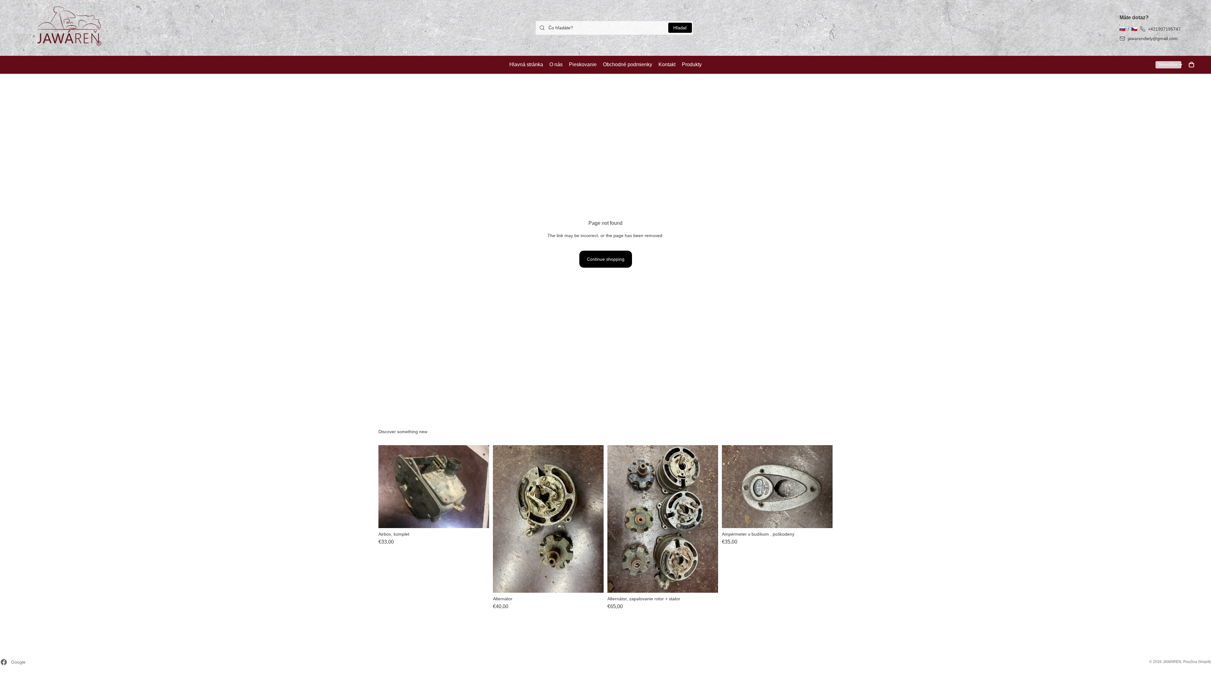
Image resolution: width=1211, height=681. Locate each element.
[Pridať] (479, 518)
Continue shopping (605, 259)
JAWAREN (1172, 662)
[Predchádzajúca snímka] (387, 486)
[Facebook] (4, 662)
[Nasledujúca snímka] (479, 486)
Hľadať (680, 27)
